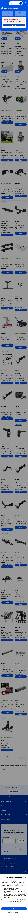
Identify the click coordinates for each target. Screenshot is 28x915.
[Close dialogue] (25, 877)
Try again (14, 25)
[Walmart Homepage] (6, 3)
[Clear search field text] (18, 3)
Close (14, 908)
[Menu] (2, 3)
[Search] (20, 3)
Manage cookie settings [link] (13, 912)
